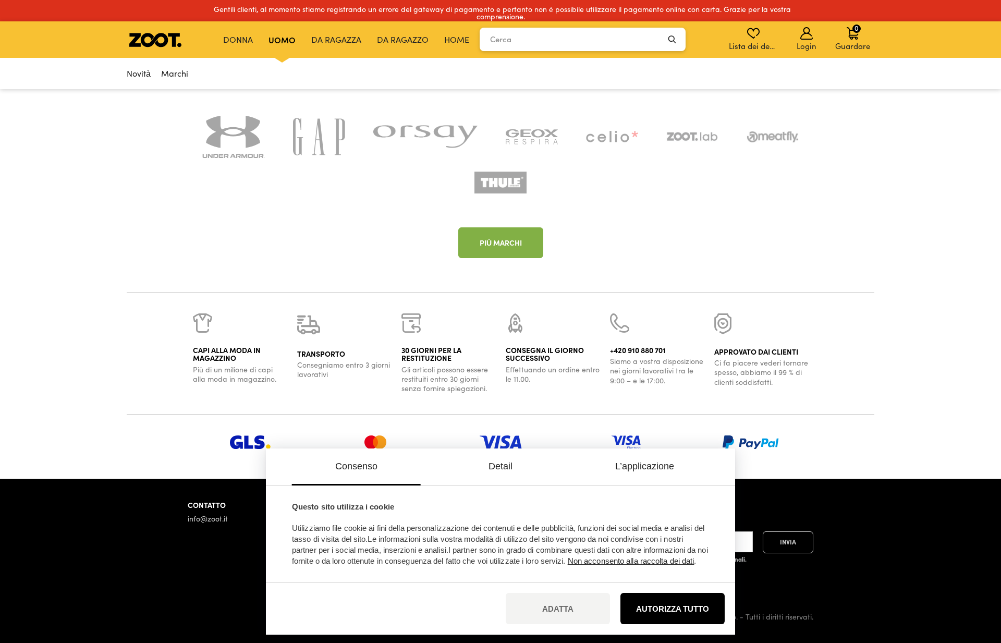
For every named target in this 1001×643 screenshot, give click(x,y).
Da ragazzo (403, 39)
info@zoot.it (208, 519)
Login (806, 46)
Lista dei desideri (754, 46)
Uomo (282, 39)
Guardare (852, 37)
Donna (238, 39)
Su (975, 580)
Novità (139, 73)
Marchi (174, 73)
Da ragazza (336, 39)
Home (456, 39)
